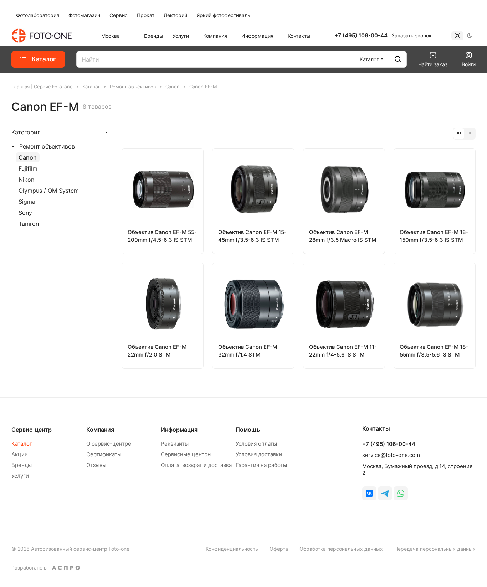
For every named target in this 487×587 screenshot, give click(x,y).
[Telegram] (385, 493)
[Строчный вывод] (469, 133)
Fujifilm (28, 168)
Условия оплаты (256, 443)
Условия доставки (259, 454)
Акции (19, 454)
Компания (100, 429)
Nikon (26, 179)
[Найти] (398, 59)
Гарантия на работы (261, 465)
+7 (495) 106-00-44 (361, 35)
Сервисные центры (186, 454)
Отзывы (96, 465)
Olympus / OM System (49, 190)
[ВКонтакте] (369, 493)
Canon (28, 157)
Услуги (20, 475)
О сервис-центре (108, 443)
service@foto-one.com (391, 455)
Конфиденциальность (232, 549)
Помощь (248, 429)
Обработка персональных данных (341, 549)
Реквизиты (175, 443)
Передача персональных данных (435, 549)
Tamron (29, 223)
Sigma (27, 201)
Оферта (279, 549)
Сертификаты (103, 454)
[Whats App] (401, 493)
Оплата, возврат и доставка (196, 465)
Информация (179, 429)
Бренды (21, 465)
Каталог (21, 443)
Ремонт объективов (47, 146)
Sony (25, 212)
